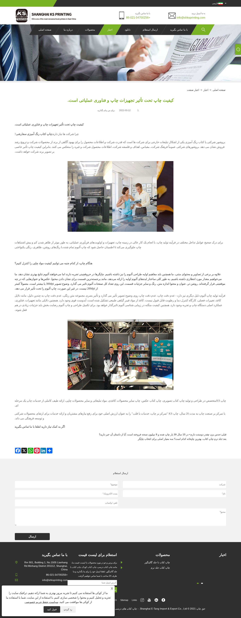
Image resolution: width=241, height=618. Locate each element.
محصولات (90, 29)
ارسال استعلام (150, 29)
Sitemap (124, 600)
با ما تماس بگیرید (179, 29)
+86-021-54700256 (138, 17)
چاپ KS (221, 400)
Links (134, 600)
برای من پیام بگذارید (106, 110)
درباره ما (68, 29)
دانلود (127, 29)
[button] (202, 583)
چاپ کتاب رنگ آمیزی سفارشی (34, 133)
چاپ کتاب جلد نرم (160, 567)
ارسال (32, 536)
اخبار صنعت (193, 89)
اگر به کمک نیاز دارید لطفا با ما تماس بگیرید (40, 426)
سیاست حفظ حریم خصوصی (41, 602)
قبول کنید (52, 609)
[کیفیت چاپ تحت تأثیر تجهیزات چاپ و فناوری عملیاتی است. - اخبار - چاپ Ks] (46, 15)
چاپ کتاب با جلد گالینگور (157, 562)
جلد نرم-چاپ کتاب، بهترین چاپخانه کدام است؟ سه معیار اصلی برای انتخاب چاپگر (180, 438)
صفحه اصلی (44, 29)
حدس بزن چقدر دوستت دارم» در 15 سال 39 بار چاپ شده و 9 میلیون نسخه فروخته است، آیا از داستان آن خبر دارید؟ (160, 434)
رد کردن (68, 609)
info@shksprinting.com (191, 17)
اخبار (109, 29)
